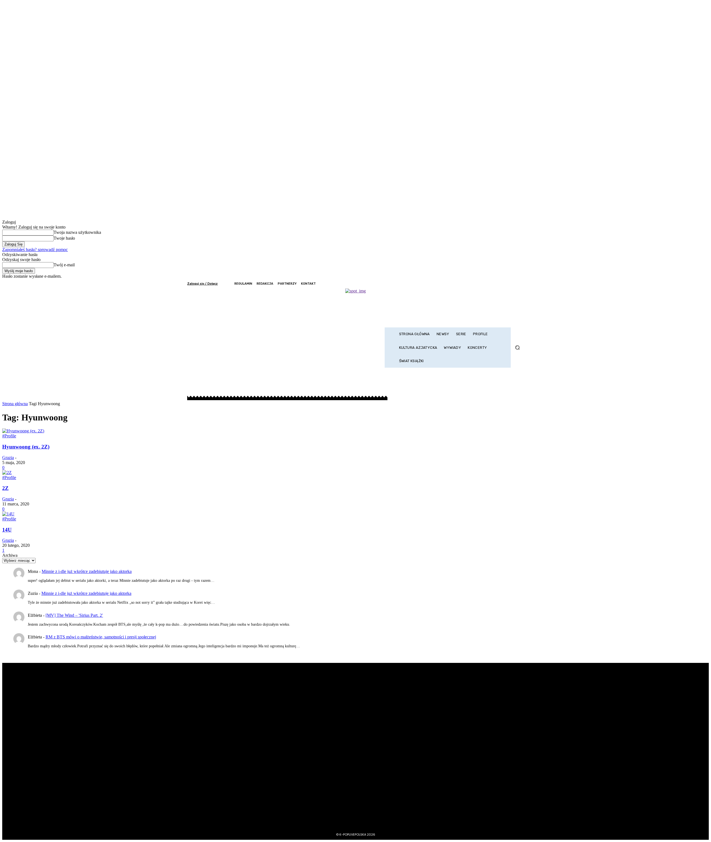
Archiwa (9, 555)
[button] (517, 347)
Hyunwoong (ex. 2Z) (25, 447)
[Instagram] (497, 283)
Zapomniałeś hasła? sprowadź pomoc (35, 249)
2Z (5, 488)
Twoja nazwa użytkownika (77, 232)
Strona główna (15, 403)
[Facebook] (490, 283)
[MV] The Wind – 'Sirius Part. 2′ (74, 615)
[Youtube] (520, 283)
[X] (505, 283)
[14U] (8, 514)
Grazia (8, 457)
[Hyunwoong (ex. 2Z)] (23, 430)
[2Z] (7, 472)
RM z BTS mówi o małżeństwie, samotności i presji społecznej (101, 637)
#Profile (9, 435)
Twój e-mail (64, 264)
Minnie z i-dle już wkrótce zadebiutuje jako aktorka (87, 571)
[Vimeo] (512, 283)
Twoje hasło (64, 238)
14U (7, 530)
